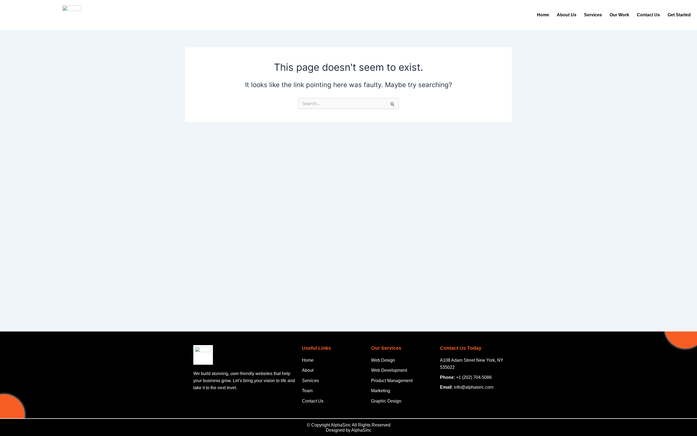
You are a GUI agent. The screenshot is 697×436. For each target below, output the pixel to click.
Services (593, 15)
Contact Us (648, 15)
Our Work (619, 15)
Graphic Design (386, 401)
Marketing (380, 390)
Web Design (383, 360)
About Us (566, 15)
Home (543, 15)
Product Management (391, 380)
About (307, 370)
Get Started (679, 15)
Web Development (389, 370)
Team (307, 390)
